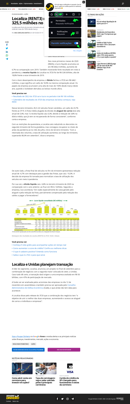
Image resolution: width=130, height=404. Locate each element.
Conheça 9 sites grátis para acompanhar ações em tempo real (39, 245)
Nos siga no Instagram (64, 350)
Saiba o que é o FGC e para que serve (29, 255)
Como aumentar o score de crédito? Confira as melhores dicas (40, 248)
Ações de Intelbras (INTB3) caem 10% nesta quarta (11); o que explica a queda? (106, 55)
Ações (21, 3)
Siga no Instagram (68, 399)
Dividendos (100, 30)
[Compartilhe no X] (7, 48)
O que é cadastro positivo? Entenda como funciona (35, 252)
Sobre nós (15, 401)
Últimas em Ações (96, 14)
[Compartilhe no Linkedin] (7, 51)
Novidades (14, 3)
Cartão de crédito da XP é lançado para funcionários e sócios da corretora (69, 381)
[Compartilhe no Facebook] (7, 44)
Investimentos (38, 3)
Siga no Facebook (57, 399)
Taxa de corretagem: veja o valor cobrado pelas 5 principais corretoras (45, 381)
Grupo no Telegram (73, 399)
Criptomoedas (28, 3)
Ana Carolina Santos (22, 33)
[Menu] (7, 3)
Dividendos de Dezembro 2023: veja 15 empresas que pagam (106, 34)
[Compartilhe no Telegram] (7, 59)
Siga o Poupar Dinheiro (21, 336)
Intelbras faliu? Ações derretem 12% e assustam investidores (106, 44)
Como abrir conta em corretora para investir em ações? (22, 380)
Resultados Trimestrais (21, 344)
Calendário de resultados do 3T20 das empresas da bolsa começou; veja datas (43, 101)
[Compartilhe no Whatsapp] (7, 55)
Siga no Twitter (62, 399)
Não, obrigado (77, 51)
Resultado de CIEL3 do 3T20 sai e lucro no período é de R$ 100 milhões (43, 96)
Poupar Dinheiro (17, 14)
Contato (8, 401)
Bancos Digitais (64, 375)
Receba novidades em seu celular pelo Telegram (28, 350)
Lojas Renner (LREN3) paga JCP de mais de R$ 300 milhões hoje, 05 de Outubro (106, 66)
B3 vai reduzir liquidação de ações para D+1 (106, 22)
